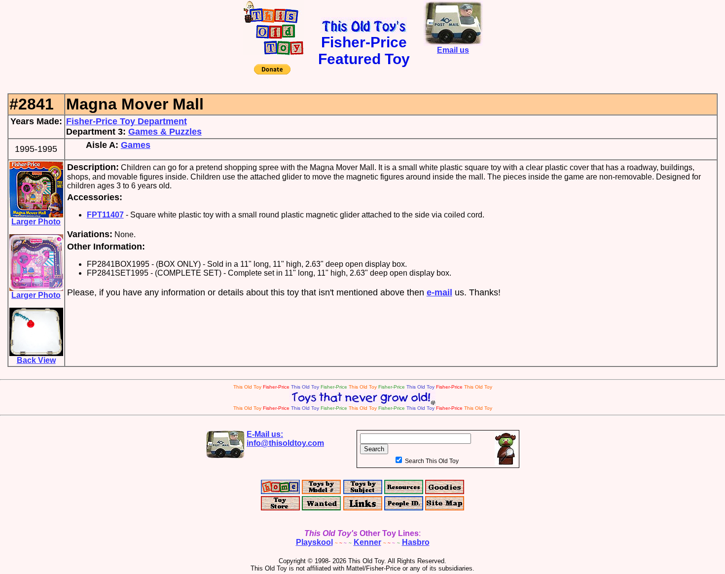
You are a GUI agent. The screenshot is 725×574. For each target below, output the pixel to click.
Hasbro (416, 542)
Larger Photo (36, 221)
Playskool (314, 542)
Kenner (367, 542)
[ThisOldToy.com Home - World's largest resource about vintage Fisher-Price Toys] (273, 52)
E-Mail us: (285, 438)
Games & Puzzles (165, 132)
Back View (36, 360)
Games (135, 145)
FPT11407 (105, 215)
